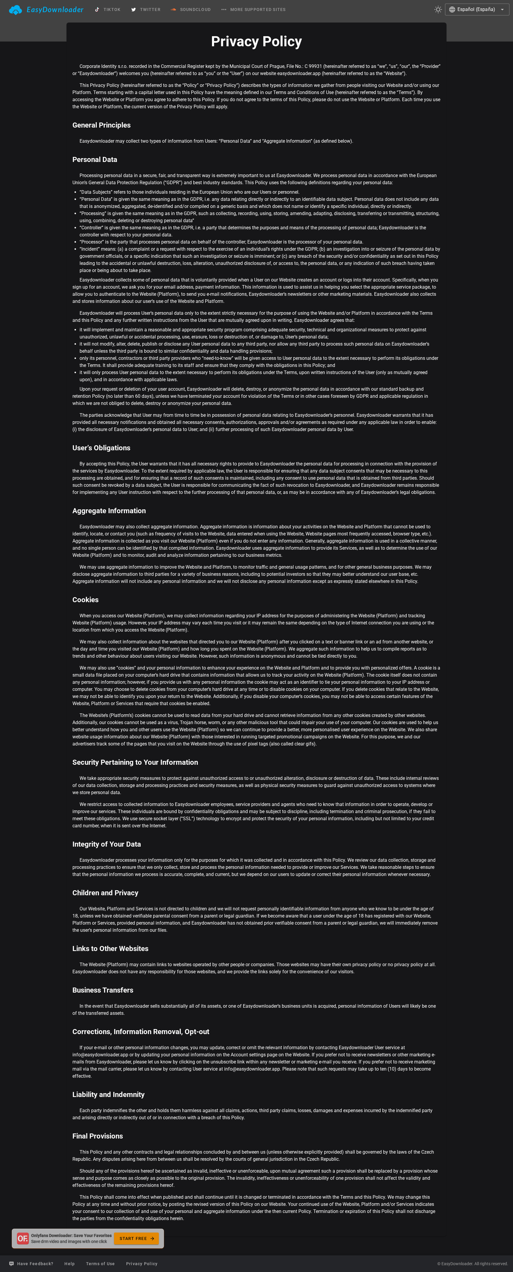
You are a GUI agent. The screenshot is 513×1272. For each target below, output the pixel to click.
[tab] (46, 9)
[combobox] (477, 9)
